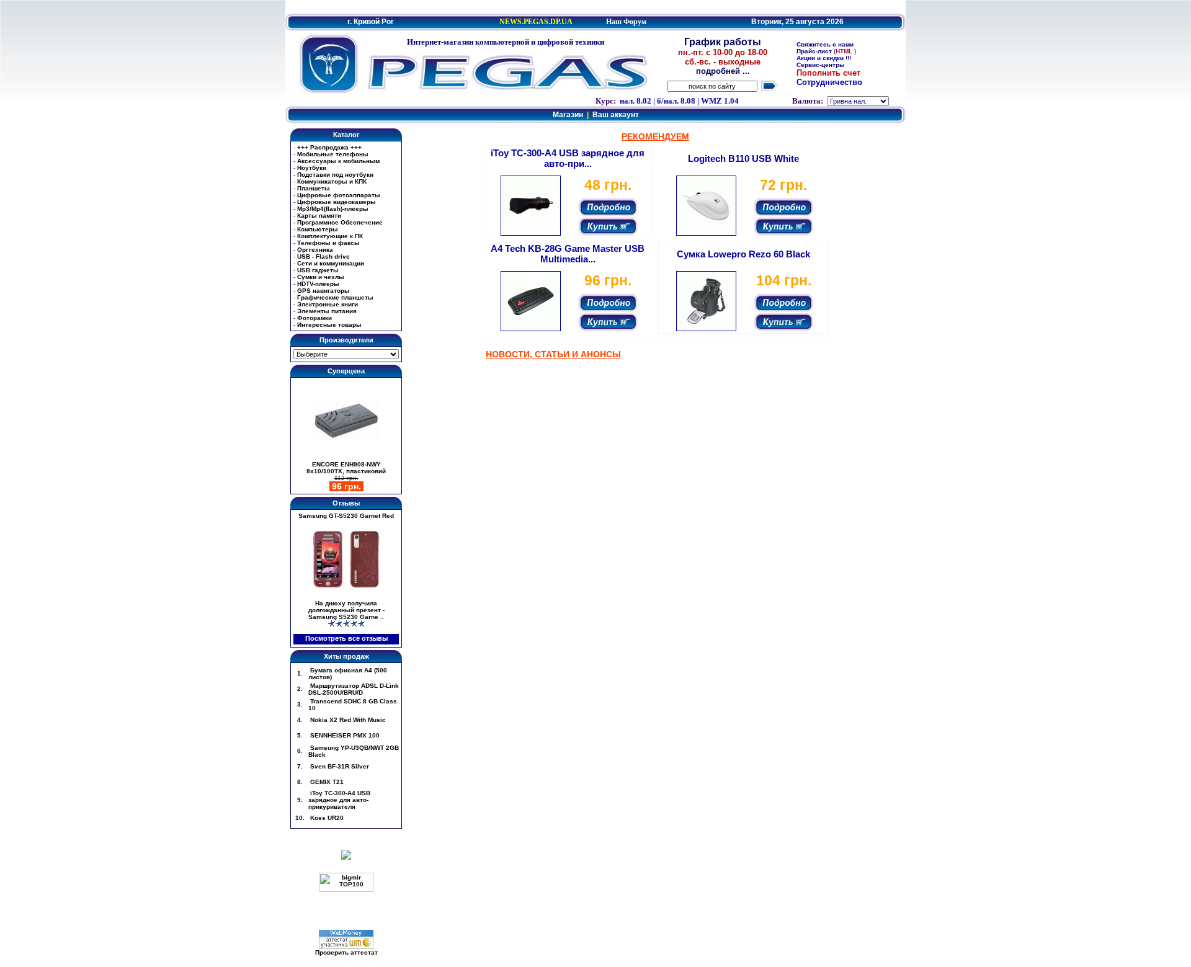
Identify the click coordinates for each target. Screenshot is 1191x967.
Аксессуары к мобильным (338, 161)
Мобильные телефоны (332, 154)
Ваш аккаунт (615, 114)
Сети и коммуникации (330, 263)
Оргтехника (315, 249)
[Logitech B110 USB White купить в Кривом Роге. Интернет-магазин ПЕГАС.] (706, 233)
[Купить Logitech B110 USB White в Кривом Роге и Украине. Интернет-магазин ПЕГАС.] (784, 224)
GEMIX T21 (326, 781)
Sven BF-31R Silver (338, 766)
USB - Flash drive (323, 256)
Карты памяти (319, 215)
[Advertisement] (595, 6)
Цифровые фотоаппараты (338, 195)
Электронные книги (327, 304)
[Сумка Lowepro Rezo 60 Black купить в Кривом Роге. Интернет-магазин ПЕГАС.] (706, 329)
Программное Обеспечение (340, 222)
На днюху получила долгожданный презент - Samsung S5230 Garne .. (346, 610)
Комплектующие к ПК (330, 236)
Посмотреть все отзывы (346, 638)
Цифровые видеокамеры (336, 201)
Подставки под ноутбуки (335, 174)
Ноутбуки (311, 167)
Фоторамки (314, 317)
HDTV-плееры (318, 283)
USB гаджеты (318, 270)
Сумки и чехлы (320, 277)
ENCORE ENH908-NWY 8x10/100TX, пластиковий (346, 468)
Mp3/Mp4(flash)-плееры (332, 208)
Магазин (568, 114)
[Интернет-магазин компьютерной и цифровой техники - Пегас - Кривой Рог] (505, 71)
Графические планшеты (335, 297)
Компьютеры (317, 229)
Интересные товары (329, 324)
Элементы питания (327, 311)
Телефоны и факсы (328, 242)
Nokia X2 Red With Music (347, 719)
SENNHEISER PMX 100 (344, 735)
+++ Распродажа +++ (329, 147)
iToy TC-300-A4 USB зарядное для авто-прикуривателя (339, 800)
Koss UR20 (326, 817)
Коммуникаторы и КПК (332, 181)
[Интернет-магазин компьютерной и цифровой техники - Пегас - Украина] (329, 61)
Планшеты (313, 188)
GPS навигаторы (323, 290)
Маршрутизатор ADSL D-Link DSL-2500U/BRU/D (353, 689)
